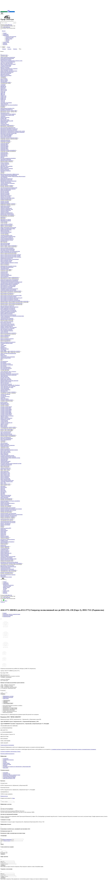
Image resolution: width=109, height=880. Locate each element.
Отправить (3, 865)
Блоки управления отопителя (7, 321)
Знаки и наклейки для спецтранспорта (9, 70)
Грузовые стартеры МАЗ (6, 411)
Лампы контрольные (5, 207)
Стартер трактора (4, 421)
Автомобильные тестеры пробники (8, 114)
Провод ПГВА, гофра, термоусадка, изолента (10, 351)
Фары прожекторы (5, 471)
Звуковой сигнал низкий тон (7, 237)
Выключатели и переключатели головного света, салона (13, 131)
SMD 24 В (3, 94)
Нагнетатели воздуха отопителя (7, 328)
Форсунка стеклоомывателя (6, 438)
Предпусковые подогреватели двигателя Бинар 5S (11, 297)
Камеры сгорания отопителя (7, 326)
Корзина (15, 48)
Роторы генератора (5, 162)
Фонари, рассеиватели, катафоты (8, 516)
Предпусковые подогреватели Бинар (8, 296)
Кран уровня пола (4, 453)
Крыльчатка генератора (6, 170)
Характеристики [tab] (7, 700)
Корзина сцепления (5, 444)
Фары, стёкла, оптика (5, 469)
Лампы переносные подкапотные (8, 57)
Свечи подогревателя (5, 317)
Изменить (3, 854)
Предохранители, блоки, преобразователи (10, 277)
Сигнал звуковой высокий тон (7, 238)
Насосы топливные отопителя (7, 338)
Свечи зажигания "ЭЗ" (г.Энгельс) (8, 386)
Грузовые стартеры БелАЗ (6, 406)
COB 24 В (3, 101)
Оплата (7, 41)
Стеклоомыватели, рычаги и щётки (8, 427)
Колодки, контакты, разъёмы (7, 185)
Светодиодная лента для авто (7, 519)
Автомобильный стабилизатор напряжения (10, 283)
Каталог (9, 48)
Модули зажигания (5, 382)
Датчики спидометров (5, 394)
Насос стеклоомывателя (6, 439)
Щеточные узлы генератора (6, 166)
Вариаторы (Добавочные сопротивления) (9, 373)
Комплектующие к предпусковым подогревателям (11, 303)
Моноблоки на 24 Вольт (6, 220)
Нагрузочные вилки (5, 119)
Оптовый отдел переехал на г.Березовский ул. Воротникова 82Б (17, 766)
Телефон (2, 863)
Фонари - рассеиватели (5, 523)
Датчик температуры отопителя (7, 323)
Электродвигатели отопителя (7, 318)
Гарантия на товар (9, 37)
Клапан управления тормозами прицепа (9, 449)
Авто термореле (4, 177)
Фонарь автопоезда (5, 551)
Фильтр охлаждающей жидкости (8, 503)
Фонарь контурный (5, 554)
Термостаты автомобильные (7, 178)
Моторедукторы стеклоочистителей (8, 566)
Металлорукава (4, 241)
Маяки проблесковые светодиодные (8, 227)
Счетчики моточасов (5, 396)
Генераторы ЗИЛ (4, 144)
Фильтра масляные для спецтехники (8, 513)
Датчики (2, 171)
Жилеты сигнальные (5, 67)
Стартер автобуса (4, 420)
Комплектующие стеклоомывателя (8, 435)
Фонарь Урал (3, 533)
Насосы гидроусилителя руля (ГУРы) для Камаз (11, 256)
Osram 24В (3, 92)
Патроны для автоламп (5, 196)
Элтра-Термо (3, 350)
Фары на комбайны (5, 477)
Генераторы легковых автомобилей (8, 150)
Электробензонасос (5, 268)
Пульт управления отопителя (7, 330)
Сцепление (3, 440)
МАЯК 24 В (3, 99)
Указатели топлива (5, 211)
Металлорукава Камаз (5, 243)
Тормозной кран (4, 460)
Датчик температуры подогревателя (8, 310)
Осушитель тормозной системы (7, 455)
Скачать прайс (6, 42)
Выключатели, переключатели (7, 125)
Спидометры (3, 395)
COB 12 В (3, 100)
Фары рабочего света (5, 472)
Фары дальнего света (5, 474)
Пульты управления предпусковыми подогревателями (12, 315)
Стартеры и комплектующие (7, 399)
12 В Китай (3, 84)
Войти (2, 844)
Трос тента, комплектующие (7, 62)
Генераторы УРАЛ (4, 149)
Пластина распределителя (6, 384)
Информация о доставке (8, 696)
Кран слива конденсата (5, 452)
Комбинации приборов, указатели (8, 203)
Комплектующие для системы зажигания (9, 380)
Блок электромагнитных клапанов (8, 574)
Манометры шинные (5, 74)
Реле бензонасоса (4, 361)
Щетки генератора (4, 167)
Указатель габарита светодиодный (8, 556)
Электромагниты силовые (6, 576)
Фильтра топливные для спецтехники (9, 515)
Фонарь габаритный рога (6, 553)
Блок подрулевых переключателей (8, 127)
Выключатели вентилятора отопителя (9, 129)
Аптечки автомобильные (6, 65)
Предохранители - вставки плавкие (8, 285)
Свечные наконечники (5, 389)
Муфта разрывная (4, 454)
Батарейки (3, 106)
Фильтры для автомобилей (6, 498)
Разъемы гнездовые (5, 201)
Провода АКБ (3, 123)
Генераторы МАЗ (4, 148)
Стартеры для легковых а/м (6, 422)
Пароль (6, 840)
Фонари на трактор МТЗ (6, 528)
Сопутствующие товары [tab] (8, 703)
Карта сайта (5, 767)
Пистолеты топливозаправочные (8, 249)
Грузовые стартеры (5, 404)
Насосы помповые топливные (7, 247)
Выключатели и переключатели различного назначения (12, 132)
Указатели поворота (5, 537)
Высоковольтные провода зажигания (8, 374)
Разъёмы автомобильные (6, 199)
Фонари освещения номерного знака (8, 558)
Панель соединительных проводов (8, 188)
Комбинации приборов (5, 205)
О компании (5, 34)
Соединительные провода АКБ (7, 115)
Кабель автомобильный (6, 190)
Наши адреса (6, 698)
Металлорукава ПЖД (5, 244)
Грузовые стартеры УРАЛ (6, 414)
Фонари (2, 525)
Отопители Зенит (4, 271)
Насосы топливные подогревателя (8, 342)
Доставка (8, 39)
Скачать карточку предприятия (7, 745)
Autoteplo (2, 346)
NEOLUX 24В (4, 90)
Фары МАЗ (3, 486)
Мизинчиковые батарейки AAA (7, 108)
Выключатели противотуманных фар (9, 133)
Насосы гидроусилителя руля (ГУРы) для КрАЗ (11, 254)
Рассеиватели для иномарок (6, 557)
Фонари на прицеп (5, 536)
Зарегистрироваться (7, 839)
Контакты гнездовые (5, 193)
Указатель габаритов (5, 550)
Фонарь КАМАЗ (4, 530)
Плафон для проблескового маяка (8, 228)
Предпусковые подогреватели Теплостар (9, 298)
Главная (4, 33)
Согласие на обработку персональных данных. (11, 751)
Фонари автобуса (4, 542)
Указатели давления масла (6, 208)
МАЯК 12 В (3, 98)
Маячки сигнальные (5, 230)
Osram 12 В (3, 91)
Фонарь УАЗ (3, 529)
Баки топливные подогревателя (7, 305)
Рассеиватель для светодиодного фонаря (9, 562)
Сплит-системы (4, 221)
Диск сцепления (4, 443)
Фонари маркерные (5, 555)
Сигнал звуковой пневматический (8, 236)
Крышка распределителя (6, 381)
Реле (1, 359)
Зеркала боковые (4, 184)
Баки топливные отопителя (6, 329)
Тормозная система (5, 446)
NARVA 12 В (3, 95)
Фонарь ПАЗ (3, 545)
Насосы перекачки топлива (6, 260)
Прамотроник (3, 347)
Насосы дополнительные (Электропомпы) (10, 259)
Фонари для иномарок (5, 524)
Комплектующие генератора (7, 160)
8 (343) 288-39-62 (6, 27)
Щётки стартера (4, 424)
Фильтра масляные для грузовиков (8, 507)
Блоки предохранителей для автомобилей (9, 279)
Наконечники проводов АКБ (7, 120)
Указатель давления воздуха (7, 212)
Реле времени (3, 362)
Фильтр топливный (5, 504)
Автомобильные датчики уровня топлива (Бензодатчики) (13, 176)
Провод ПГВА (4, 355)
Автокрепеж (3, 76)
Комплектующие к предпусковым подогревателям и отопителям (14, 301)
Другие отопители (4, 276)
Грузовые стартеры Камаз (6, 409)
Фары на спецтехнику (5, 475)
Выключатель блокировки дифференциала (10, 174)
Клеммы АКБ (3, 118)
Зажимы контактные (5, 117)
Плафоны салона (4, 540)
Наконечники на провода (6, 195)
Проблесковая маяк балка (6, 229)
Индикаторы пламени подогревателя (8, 311)
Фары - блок (3, 482)
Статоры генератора (5, 163)
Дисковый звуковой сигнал (6, 235)
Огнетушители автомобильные (7, 58)
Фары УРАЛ (3, 490)
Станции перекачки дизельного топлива (9, 262)
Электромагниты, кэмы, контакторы (8, 570)
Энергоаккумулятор (5, 462)
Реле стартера (3, 365)
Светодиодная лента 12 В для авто (8, 522)
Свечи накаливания (5, 388)
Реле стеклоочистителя (5, 367)
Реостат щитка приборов (6, 136)
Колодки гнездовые (5, 191)
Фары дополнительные (5, 479)
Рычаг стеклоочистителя (6, 431)
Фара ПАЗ (3, 494)
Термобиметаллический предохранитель (9, 288)
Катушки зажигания (5, 377)
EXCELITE (3, 87)
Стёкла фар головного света (7, 481)
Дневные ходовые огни (6, 468)
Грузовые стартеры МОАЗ (6, 413)
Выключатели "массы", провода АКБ (9, 110)
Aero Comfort (3, 345)
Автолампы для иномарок (6, 102)
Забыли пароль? (7, 840)
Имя (1, 861)
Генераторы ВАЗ (4, 152)
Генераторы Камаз (4, 145)
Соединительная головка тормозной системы (10, 457)
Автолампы (5, 772)
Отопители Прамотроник (6, 275)
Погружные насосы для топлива (7, 250)
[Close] (1, 838)
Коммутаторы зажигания (6, 379)
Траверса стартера (4, 423)
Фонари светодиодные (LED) (7, 559)
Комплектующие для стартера (7, 415)
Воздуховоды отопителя (6, 322)
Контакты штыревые (5, 194)
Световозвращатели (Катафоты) (7, 541)
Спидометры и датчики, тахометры (8, 392)
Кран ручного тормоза (5, 451)
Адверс (2, 344)
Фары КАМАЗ (4, 487)
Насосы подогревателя (5, 339)
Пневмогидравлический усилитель (8, 456)
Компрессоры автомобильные (7, 72)
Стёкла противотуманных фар (7, 480)
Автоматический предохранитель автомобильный (11, 281)
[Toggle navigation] (2, 13)
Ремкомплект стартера (5, 419)
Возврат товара (9, 38)
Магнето (2, 157)
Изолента (3, 354)
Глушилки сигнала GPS (6, 66)
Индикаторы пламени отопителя (8, 325)
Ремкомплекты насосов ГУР (7, 258)
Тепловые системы (5, 348)
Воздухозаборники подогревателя (8, 309)
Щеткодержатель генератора (7, 168)
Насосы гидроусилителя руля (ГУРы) (8, 252)
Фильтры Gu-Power (5, 502)
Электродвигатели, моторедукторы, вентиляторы (11, 563)
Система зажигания (5, 369)
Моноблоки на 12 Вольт (6, 219)
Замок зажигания (4, 376)
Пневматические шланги (6, 59)
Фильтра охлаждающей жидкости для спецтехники (12, 514)
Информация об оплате (8, 697)
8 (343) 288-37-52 (8, 24)
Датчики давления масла (6, 182)
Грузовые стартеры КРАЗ (6, 410)
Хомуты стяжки (4, 81)
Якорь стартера (4, 426)
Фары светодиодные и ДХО (9, 778)
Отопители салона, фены (6, 269)
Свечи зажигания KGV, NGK (7, 387)
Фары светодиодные (5, 465)
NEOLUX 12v (4, 89)
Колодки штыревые (5, 192)
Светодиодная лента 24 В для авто (8, 521)
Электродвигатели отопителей (7, 569)
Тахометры (3, 397)
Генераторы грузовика (5, 141)
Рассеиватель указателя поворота (8, 539)
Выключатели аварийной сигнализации (9, 128)
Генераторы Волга (4, 153)
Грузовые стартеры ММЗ (6, 412)
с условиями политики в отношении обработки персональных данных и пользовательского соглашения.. (73, 749)
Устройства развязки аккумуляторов (8, 289)
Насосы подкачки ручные (6, 261)
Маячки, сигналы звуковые (6, 225)
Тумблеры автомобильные (6, 464)
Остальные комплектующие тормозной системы (11, 463)
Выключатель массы (5, 112)
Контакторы (3, 575)
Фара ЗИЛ (3, 492)
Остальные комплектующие (7, 343)
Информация (6, 35)
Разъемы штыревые (5, 202)
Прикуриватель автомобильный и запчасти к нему (11, 60)
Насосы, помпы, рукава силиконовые (9, 245)
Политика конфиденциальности (7, 753)
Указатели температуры (6, 210)
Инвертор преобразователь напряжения (9, 284)
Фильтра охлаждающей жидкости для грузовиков (11, 508)
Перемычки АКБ (4, 121)
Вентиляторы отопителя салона (7, 565)
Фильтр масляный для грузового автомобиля (10, 500)
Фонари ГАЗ (3, 534)
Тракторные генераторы (6, 159)
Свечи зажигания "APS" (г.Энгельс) (8, 371)
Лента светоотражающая (6, 73)
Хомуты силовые (4, 79)
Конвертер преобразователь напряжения (9, 280)
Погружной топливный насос (7, 267)
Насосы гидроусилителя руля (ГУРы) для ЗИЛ (10, 255)
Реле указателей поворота (6, 368)
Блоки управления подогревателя (8, 308)
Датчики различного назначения (8, 183)
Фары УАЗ (3, 489)
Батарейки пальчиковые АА (7, 109)
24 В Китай (3, 85)
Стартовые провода (5, 124)
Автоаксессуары (4, 55)
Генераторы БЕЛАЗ (5, 143)
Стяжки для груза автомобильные (8, 61)
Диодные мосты (4, 165)
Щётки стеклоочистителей (6, 433)
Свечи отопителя (4, 331)
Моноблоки (3, 217)
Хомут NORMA (4, 78)
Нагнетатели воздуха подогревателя (8, 314)
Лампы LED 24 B (4, 103)
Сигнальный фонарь (5, 548)
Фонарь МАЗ (3, 531)
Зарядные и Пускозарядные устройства (9, 68)
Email (6, 839)
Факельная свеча (4, 390)
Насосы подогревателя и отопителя (8, 333)
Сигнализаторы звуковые (6, 232)
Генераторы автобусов (5, 140)
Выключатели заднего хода (6, 179)
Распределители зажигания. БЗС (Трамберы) (10, 385)
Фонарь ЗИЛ (3, 532)
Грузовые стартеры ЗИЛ (6, 407)
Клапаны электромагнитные (7, 572)
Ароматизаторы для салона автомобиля (9, 104)
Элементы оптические (5, 496)
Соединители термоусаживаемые (8, 356)
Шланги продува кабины (6, 75)
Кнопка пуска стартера (5, 378)
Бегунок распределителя (6, 372)
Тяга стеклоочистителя (5, 432)
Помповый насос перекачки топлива (8, 266)
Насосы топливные (5, 263)
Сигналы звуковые (5, 233)
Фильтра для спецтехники (6, 511)
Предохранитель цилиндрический (8, 286)
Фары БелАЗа (3, 491)
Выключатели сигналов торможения (8, 180)
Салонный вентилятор (5, 567)
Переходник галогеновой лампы (8, 197)
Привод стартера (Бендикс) (6, 418)
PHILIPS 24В (3, 86)
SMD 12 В (3, 93)
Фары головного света (5, 483)
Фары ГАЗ (3, 488)
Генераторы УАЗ (4, 156)
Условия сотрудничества (11, 36)
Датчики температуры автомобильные (9, 175)
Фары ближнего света (5, 473)
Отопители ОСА (4, 272)
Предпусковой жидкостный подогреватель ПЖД (11, 295)
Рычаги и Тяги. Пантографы (7, 429)
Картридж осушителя (5, 448)
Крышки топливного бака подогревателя (9, 306)
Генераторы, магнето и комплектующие (9, 137)
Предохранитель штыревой (6, 287)
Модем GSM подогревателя (6, 313)
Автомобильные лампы (6, 82)
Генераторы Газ (4, 154)
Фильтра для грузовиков (6, 505)
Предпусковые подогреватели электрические (10, 300)
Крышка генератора (5, 169)
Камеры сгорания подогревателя (8, 312)
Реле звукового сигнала (6, 363)
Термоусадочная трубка (6, 357)
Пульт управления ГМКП (6, 135)
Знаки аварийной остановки (7, 69)
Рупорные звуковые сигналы (7, 239)
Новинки (5, 43)
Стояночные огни (4, 549)
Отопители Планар (5, 274)
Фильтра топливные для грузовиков (8, 510)
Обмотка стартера (4, 416)
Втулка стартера (4, 402)
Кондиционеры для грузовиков (7, 215)
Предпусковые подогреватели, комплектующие (11, 291)
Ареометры (3, 116)
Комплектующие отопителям (7, 319)
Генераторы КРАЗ (4, 146)
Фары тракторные (4, 497)
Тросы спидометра (5, 398)
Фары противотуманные (6, 495)
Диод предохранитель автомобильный (9, 187)
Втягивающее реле (5, 403)
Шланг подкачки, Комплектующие (8, 64)
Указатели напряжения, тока (7, 209)
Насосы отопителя (4, 336)
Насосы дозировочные (5, 335)
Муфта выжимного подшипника (8, 445)
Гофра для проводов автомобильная (8, 353)
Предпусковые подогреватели (7, 293)
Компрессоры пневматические (7, 213)
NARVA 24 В (3, 97)
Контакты (5, 44)
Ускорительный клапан (5, 461)
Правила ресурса (4, 796)
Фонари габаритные (5, 546)
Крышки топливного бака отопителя (8, 327)
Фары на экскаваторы (5, 478)
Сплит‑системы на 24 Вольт (7, 224)
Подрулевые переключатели (7, 134)
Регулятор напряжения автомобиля (8, 158)
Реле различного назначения (7, 364)
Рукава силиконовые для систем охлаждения (10, 251)
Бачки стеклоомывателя (6, 437)
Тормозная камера (4, 458)
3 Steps (13, 798)
